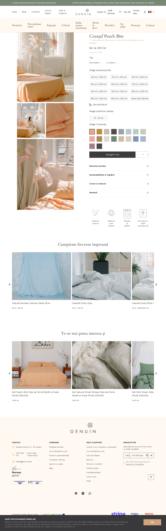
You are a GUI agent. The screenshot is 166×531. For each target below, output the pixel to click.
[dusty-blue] (121, 131)
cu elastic (110, 63)
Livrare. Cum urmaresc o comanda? (101, 447)
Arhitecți (35, 12)
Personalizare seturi (34, 25)
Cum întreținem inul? (58, 451)
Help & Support (63, 11)
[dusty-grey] (143, 131)
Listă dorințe (111, 12)
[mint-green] (114, 139)
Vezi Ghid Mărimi (100, 104)
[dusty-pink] (92, 139)
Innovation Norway (57, 460)
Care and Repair (93, 455)
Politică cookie (92, 468)
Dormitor (17, 25)
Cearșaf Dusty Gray (82, 303)
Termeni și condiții (94, 464)
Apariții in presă (56, 464)
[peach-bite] (92, 131)
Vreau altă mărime (139, 98)
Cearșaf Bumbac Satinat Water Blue (31, 303)
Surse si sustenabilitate (59, 455)
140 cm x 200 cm (119, 91)
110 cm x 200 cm (139, 84)
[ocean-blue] (136, 139)
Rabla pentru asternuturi (81, 25)
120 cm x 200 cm (99, 91)
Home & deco (95, 25)
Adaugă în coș (112, 154)
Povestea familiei (56, 447)
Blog (24, 12)
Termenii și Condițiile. (135, 464)
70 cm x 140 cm (119, 77)
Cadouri (150, 25)
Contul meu (136, 12)
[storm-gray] (99, 146)
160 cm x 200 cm (140, 91)
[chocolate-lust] (114, 131)
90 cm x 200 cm (98, 84)
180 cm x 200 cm (99, 98)
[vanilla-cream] (106, 131)
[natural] (121, 139)
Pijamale (51, 25)
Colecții (66, 25)
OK (152, 522)
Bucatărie (110, 25)
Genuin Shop (32, 514)
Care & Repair (48, 11)
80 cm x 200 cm (139, 77)
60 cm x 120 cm (98, 77)
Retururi (89, 460)
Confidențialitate (93, 472)
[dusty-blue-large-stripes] (128, 131)
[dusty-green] (136, 131)
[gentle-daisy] (99, 139)
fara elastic (94, 63)
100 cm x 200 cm (119, 84)
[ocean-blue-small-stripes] (143, 139)
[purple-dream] (92, 146)
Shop (14, 12)
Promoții (135, 25)
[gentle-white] (106, 139)
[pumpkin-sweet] (99, 131)
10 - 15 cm (98, 118)
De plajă (122, 25)
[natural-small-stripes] (128, 139)
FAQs (88, 481)
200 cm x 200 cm (119, 98)
